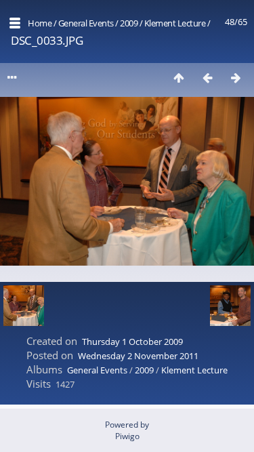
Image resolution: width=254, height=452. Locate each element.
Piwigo (127, 436)
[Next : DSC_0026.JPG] (235, 77)
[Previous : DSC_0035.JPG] (207, 77)
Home (39, 23)
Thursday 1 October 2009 (132, 341)
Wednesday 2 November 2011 (138, 356)
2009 (128, 23)
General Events (86, 23)
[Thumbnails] (179, 77)
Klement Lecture (175, 23)
